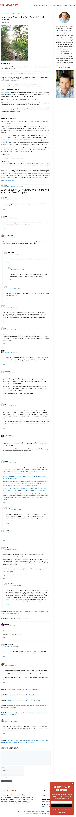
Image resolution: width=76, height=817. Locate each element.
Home (35, 5)
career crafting (39, 177)
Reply (4, 209)
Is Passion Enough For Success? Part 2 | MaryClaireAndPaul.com (23, 700)
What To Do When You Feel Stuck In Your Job (18, 618)
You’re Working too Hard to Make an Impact (12, 186)
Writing (52, 5)
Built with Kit (62, 812)
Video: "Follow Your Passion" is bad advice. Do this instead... (22, 689)
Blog (5, 13)
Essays (59, 5)
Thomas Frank (8, 435)
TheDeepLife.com (66, 55)
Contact (72, 5)
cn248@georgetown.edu (48, 796)
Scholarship (43, 5)
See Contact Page (47, 806)
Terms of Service (40, 811)
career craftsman (32, 86)
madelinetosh (10, 180)
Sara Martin (7, 371)
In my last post (5, 92)
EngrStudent (11, 508)
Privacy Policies (22, 811)
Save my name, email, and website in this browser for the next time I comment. (23, 777)
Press (65, 5)
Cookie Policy (30, 811)
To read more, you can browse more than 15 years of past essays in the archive (64, 49)
